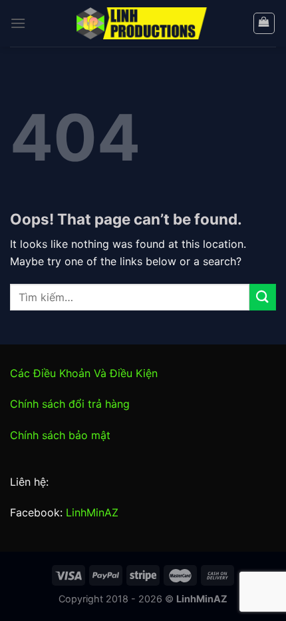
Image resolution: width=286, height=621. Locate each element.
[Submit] (262, 297)
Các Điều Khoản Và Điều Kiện (84, 373)
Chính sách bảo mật (60, 435)
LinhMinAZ (92, 512)
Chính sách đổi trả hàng (70, 403)
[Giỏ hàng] (264, 23)
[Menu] (18, 23)
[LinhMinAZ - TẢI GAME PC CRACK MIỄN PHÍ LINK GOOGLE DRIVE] (143, 23)
